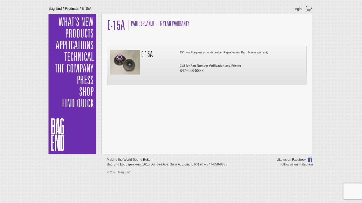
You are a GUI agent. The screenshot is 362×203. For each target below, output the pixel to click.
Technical (79, 57)
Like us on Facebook (291, 160)
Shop (86, 92)
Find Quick (78, 104)
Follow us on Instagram (296, 164)
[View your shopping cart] (310, 7)
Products (72, 9)
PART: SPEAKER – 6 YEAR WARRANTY (160, 23)
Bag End (55, 9)
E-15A (147, 54)
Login (297, 9)
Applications (75, 46)
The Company (74, 69)
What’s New (76, 22)
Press (85, 80)
